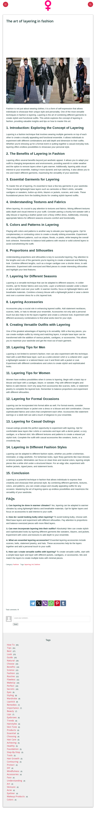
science (10, 670)
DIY (8, 768)
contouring (12, 761)
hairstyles (12, 723)
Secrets (10, 689)
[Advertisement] (48, 40)
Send (15, 624)
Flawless (11, 679)
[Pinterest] (57, 603)
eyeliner (11, 793)
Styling (10, 695)
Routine (11, 676)
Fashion (16, 564)
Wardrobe (12, 698)
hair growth (13, 758)
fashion (37, 564)
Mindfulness (13, 771)
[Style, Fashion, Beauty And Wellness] (48, 11)
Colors (10, 799)
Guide (10, 657)
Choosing (11, 736)
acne (9, 790)
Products (11, 730)
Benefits (11, 666)
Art (32, 564)
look (9, 654)
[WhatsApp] (51, 603)
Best (9, 651)
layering (27, 564)
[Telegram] (33, 603)
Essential (11, 733)
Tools (10, 755)
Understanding (14, 780)
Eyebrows (12, 717)
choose (10, 663)
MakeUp (11, 682)
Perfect (10, 685)
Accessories (13, 774)
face (9, 777)
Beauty (10, 711)
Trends (10, 720)
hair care (11, 739)
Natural (11, 660)
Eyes (9, 692)
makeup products (16, 796)
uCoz (91, 810)
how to (11, 644)
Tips (9, 647)
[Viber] (45, 603)
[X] (39, 603)
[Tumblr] (63, 603)
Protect (11, 764)
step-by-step (13, 752)
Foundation (12, 749)
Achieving (12, 742)
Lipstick (11, 701)
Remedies (12, 704)
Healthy (11, 745)
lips (9, 714)
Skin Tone (12, 726)
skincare (11, 787)
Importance (13, 708)
